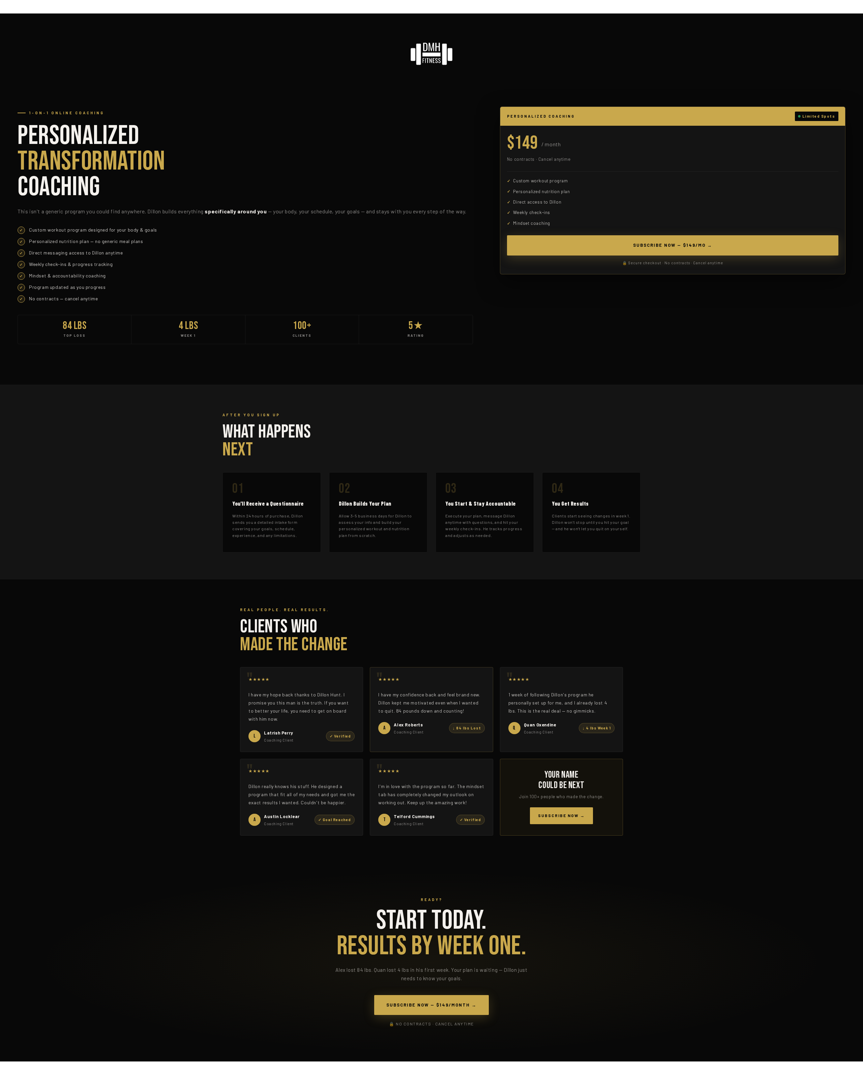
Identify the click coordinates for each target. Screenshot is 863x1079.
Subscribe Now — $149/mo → (672, 245)
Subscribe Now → (561, 815)
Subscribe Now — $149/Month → (431, 1005)
